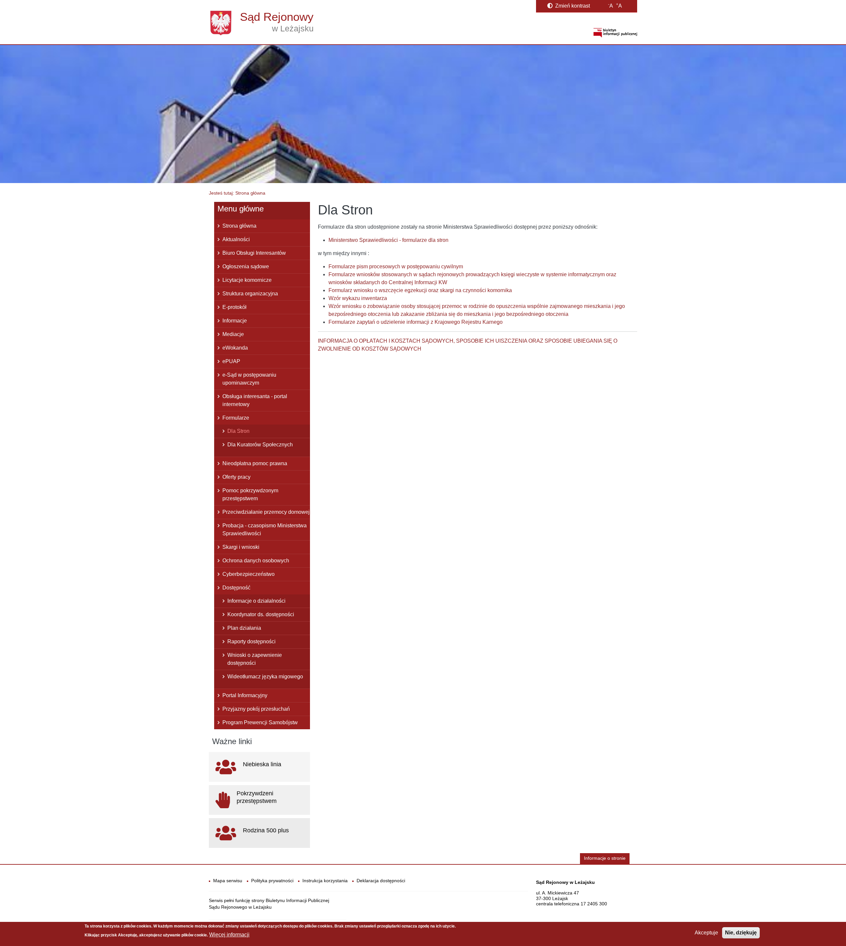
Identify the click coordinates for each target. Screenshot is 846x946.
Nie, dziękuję (741, 932)
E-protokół (234, 307)
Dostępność (236, 587)
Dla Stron (238, 431)
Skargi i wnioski (240, 547)
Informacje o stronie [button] (605, 858)
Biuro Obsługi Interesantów (254, 253)
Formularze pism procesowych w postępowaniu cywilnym (395, 266)
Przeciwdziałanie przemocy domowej (266, 512)
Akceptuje (706, 932)
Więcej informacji (229, 934)
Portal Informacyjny (244, 695)
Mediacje (233, 334)
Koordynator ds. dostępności (260, 614)
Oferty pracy (236, 477)
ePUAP (231, 361)
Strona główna (239, 226)
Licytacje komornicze (247, 280)
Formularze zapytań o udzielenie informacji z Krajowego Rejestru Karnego (415, 322)
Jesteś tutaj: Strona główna (237, 193)
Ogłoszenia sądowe (245, 266)
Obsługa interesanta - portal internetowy (254, 400)
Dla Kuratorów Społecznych (260, 444)
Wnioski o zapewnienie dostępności (254, 659)
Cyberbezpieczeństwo (248, 574)
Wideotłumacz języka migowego (265, 676)
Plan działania (244, 628)
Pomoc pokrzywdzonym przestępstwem (250, 494)
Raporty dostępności (251, 641)
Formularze (235, 418)
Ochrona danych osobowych (255, 560)
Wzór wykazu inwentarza (357, 298)
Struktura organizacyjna (250, 293)
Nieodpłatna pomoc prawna (254, 463)
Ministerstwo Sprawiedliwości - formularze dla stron (388, 240)
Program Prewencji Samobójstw (260, 722)
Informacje (234, 320)
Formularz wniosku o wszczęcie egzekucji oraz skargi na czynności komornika (420, 290)
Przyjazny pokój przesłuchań (256, 709)
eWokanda (235, 348)
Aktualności (236, 239)
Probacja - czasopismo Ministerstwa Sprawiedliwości (264, 529)
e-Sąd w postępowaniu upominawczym (249, 379)
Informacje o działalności (256, 601)
